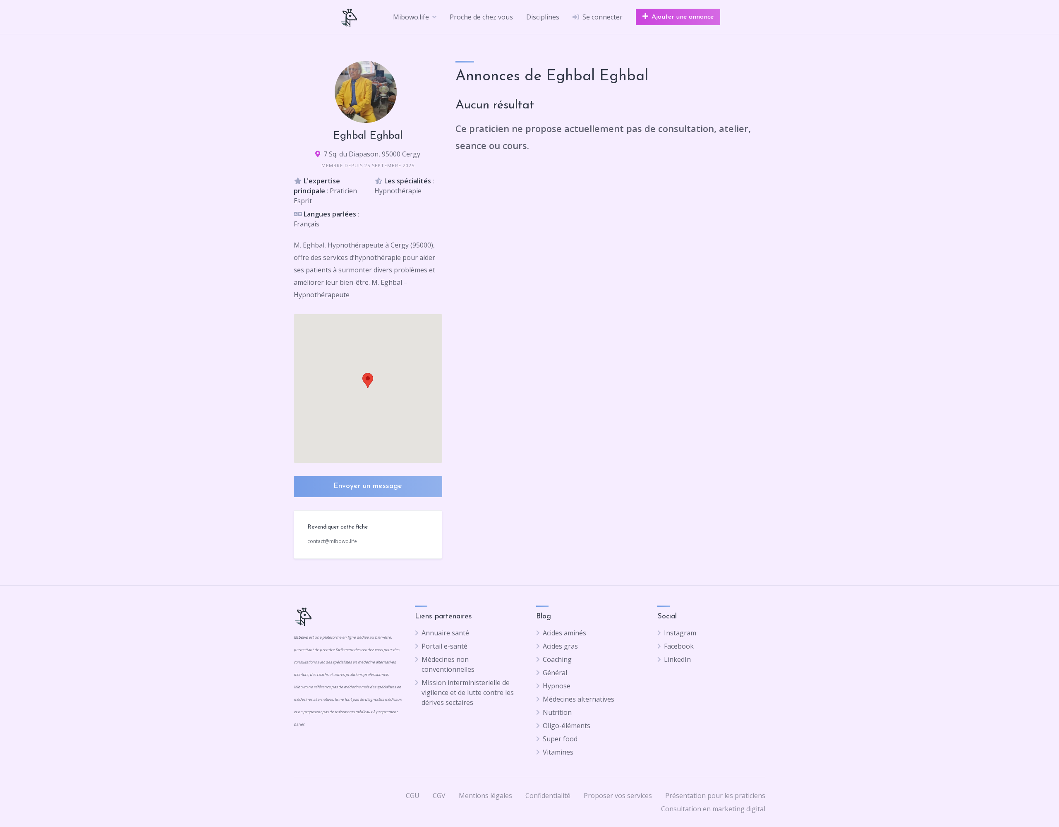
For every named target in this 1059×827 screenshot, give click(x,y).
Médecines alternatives (578, 699)
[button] (367, 380)
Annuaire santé (445, 632)
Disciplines (542, 17)
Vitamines (558, 752)
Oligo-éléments (566, 725)
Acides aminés (564, 632)
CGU (412, 795)
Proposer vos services (618, 795)
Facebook (679, 646)
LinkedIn (677, 659)
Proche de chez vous (481, 17)
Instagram (680, 632)
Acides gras (560, 646)
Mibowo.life (411, 17)
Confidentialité (547, 795)
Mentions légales (485, 795)
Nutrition (557, 712)
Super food (560, 738)
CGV (439, 795)
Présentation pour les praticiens (715, 795)
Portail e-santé (444, 646)
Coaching (557, 659)
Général (555, 672)
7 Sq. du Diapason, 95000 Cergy (371, 154)
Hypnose (556, 685)
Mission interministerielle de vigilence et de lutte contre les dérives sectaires (468, 692)
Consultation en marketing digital (713, 808)
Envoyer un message (367, 486)
